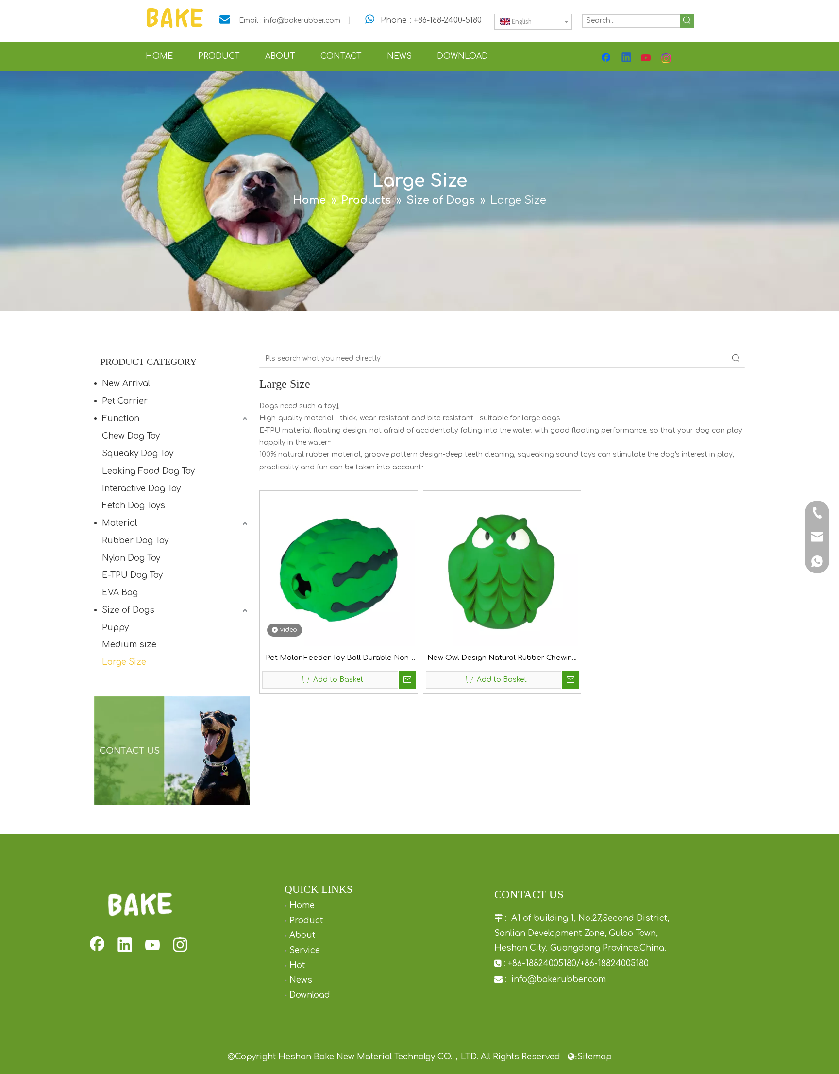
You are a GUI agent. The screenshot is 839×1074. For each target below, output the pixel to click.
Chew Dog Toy (131, 436)
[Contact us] (172, 750)
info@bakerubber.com (558, 979)
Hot (297, 965)
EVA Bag (120, 592)
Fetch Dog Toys (133, 505)
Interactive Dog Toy (141, 488)
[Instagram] (666, 58)
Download (309, 995)
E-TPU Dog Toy (132, 575)
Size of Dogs (128, 610)
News (300, 980)
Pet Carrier (125, 401)
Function (120, 418)
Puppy (115, 627)
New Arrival (126, 383)
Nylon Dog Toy (131, 558)
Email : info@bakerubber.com (289, 20)
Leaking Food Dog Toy (148, 471)
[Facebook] (607, 58)
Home (302, 905)
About (302, 935)
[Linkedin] (627, 58)
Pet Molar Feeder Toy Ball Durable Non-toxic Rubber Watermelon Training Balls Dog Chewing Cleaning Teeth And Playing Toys (338, 659)
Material (119, 523)
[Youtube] (646, 58)
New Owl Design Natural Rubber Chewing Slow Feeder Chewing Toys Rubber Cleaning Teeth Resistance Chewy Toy (502, 659)
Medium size (129, 644)
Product (306, 920)
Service (304, 950)
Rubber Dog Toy (135, 540)
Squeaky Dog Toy (137, 453)
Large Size (124, 662)
